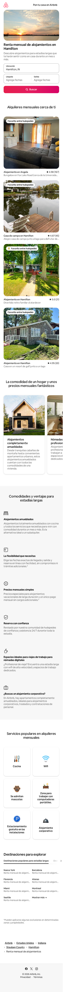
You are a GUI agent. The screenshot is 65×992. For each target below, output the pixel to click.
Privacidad (25, 977)
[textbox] (17, 80)
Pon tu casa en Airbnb (45, 5)
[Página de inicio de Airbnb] (6, 5)
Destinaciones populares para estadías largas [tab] (26, 860)
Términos (37, 977)
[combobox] (31, 69)
